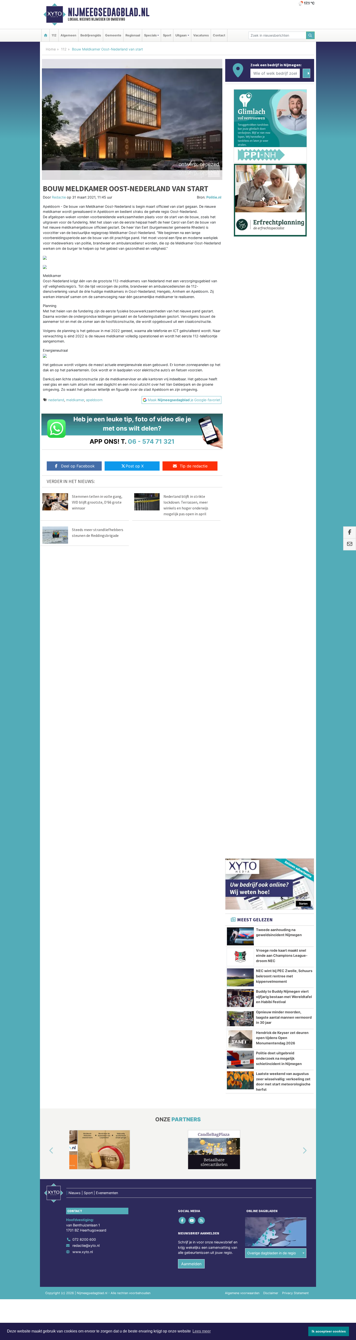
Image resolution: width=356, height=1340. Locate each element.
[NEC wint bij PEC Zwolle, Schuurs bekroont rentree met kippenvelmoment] (240, 463)
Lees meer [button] (202, 1331)
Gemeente (113, 35)
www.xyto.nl (82, 737)
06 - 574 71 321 (151, 441)
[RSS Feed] (201, 706)
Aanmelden (191, 749)
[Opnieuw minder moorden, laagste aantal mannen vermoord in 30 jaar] (240, 504)
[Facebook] (182, 706)
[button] (46, 636)
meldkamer (75, 400)
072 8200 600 (84, 725)
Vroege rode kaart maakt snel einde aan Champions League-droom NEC (282, 441)
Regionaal (132, 35)
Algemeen (68, 35)
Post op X (135, 466)
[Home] (45, 35)
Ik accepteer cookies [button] (329, 1331)
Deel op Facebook (78, 466)
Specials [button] (150, 35)
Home (51, 49)
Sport (167, 35)
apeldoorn (94, 400)
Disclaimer (270, 778)
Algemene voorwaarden (242, 778)
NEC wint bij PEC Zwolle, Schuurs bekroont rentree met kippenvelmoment (284, 461)
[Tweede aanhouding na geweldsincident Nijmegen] (240, 422)
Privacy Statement (295, 778)
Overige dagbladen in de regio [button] (271, 738)
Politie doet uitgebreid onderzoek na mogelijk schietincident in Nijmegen (279, 543)
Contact (219, 35)
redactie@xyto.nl (86, 731)
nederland (56, 400)
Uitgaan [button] (181, 35)
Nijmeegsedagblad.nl (108, 12)
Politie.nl (213, 197)
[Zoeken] (310, 35)
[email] (349, 544)
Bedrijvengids (90, 35)
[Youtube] (192, 706)
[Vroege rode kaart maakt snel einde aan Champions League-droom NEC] (240, 442)
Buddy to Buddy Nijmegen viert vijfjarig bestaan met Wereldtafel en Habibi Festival (284, 482)
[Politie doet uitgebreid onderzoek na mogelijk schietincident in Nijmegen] (240, 545)
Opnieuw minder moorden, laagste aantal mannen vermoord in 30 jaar (284, 502)
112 (54, 35)
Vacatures (201, 35)
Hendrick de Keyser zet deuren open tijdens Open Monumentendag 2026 (282, 523)
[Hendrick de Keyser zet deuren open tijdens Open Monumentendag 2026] (240, 525)
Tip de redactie (194, 466)
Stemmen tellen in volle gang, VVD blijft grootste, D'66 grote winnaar (97, 502)
